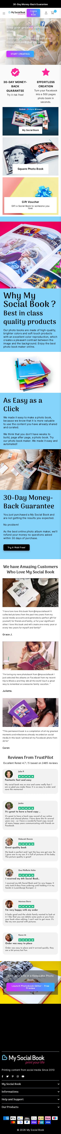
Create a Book (33, 13)
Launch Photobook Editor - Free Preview (30, 986)
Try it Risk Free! (16, 547)
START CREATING (20, 54)
